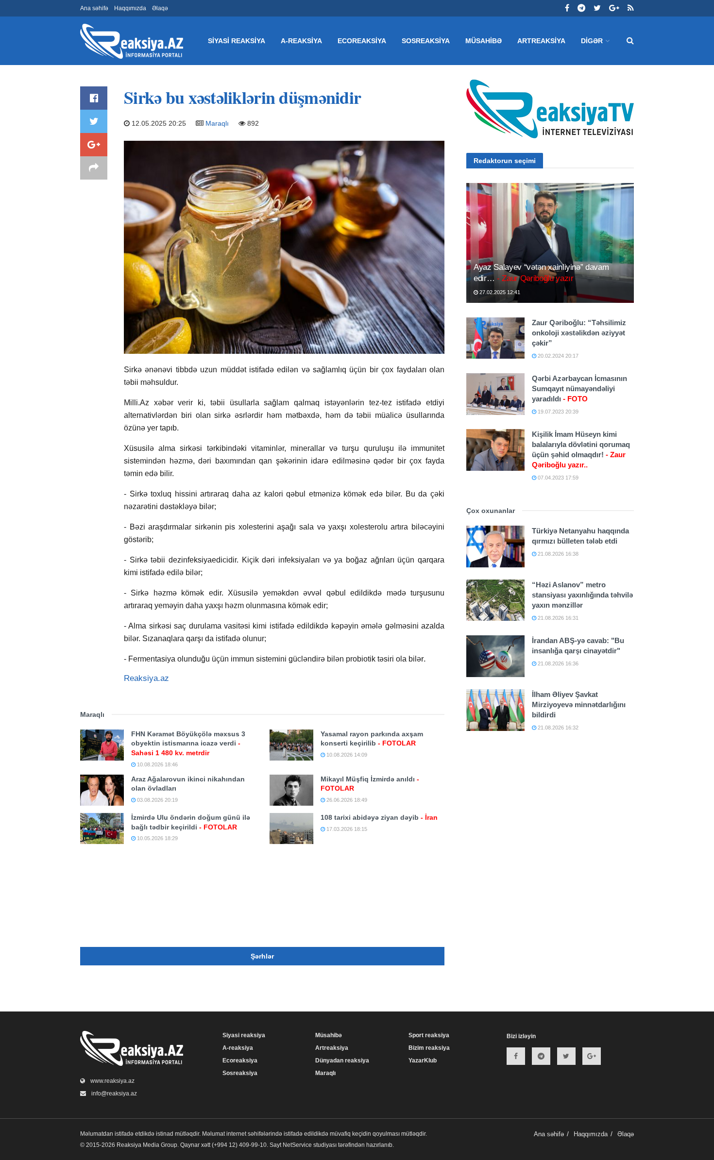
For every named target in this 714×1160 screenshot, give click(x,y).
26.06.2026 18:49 (346, 800)
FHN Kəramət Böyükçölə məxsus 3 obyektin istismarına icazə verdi (188, 743)
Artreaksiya (541, 41)
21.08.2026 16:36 (557, 663)
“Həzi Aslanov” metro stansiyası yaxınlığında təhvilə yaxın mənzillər (582, 594)
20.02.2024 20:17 (557, 356)
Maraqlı (217, 123)
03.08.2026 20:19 (157, 800)
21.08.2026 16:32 (557, 727)
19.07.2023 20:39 (557, 411)
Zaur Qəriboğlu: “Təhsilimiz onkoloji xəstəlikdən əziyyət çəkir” (579, 332)
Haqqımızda (130, 8)
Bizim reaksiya (429, 1047)
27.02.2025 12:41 (499, 292)
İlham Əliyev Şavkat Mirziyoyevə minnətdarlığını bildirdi (579, 704)
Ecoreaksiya (362, 41)
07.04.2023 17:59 (557, 478)
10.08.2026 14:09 (346, 755)
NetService (297, 1145)
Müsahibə (483, 41)
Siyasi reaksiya (236, 41)
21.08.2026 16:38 (557, 554)
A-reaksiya (301, 41)
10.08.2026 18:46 (157, 764)
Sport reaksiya (428, 1035)
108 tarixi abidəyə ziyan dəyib (379, 817)
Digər (592, 41)
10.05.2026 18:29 (157, 838)
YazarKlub (422, 1060)
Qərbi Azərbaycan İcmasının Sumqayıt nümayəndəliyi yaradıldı (579, 388)
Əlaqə (160, 8)
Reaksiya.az (146, 678)
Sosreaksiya (426, 41)
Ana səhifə (94, 8)
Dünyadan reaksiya (342, 1060)
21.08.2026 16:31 (557, 618)
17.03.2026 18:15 (346, 829)
